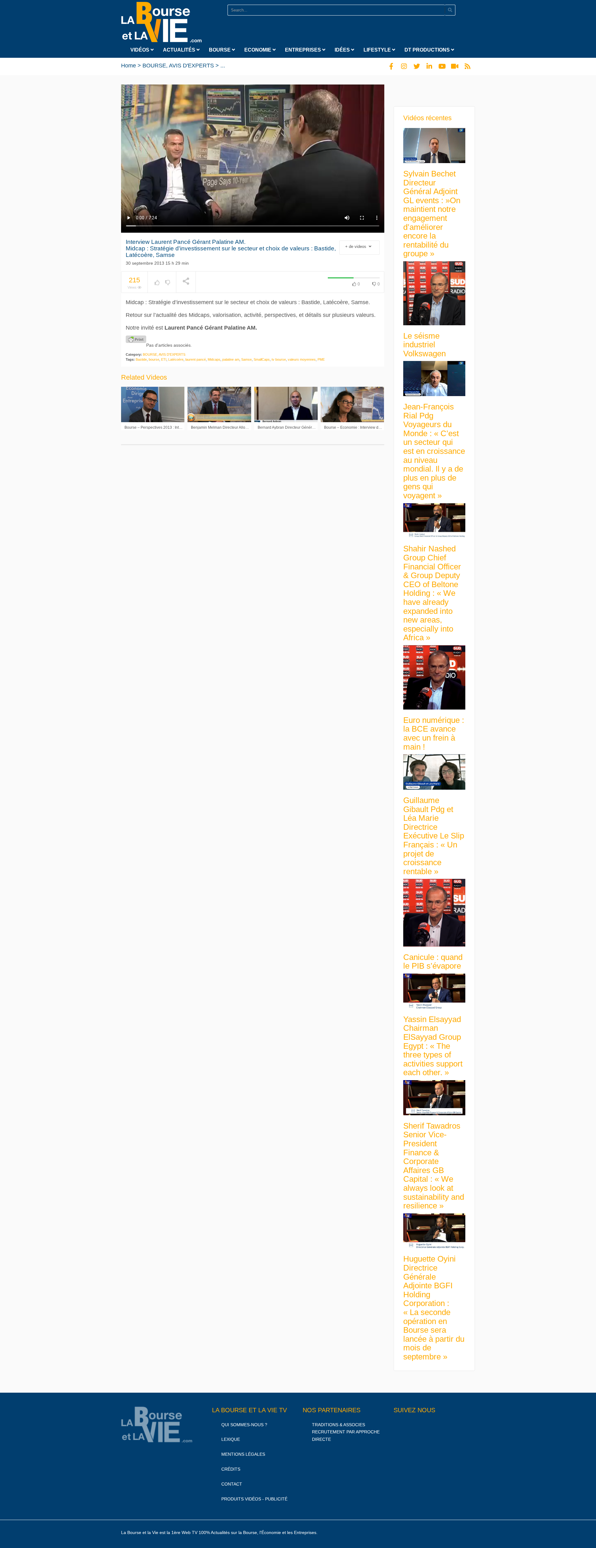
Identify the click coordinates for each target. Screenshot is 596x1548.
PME (321, 359)
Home (128, 65)
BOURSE (220, 50)
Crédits (230, 1469)
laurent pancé (195, 359)
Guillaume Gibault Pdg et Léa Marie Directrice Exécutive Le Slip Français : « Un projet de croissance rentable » (433, 836)
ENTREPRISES (303, 50)
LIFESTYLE (377, 50)
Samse (246, 359)
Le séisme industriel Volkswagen (424, 344)
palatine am (230, 359)
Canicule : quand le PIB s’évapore (433, 961)
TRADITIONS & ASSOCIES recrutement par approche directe (346, 1432)
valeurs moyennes (302, 359)
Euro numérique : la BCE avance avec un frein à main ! (433, 733)
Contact (231, 1484)
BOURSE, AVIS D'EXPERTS (178, 65)
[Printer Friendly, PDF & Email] (136, 339)
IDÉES (343, 50)
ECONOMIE (258, 50)
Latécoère (175, 359)
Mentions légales (243, 1454)
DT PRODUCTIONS (427, 50)
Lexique (230, 1439)
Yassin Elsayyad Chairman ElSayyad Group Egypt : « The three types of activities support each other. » (433, 1046)
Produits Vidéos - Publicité (254, 1498)
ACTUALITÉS (179, 50)
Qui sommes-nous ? (244, 1424)
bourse (154, 359)
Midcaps (214, 359)
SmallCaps (262, 359)
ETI (163, 359)
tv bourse (279, 359)
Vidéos (140, 50)
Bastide (141, 359)
